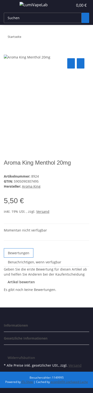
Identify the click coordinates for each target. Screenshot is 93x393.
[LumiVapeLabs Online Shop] (33, 4)
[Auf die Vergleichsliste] (71, 63)
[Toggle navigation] (10, 5)
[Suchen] (85, 18)
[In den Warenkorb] (7, 51)
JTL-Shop (27, 382)
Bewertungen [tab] (18, 253)
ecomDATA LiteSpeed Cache (69, 382)
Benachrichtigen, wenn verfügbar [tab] (34, 262)
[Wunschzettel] (69, 5)
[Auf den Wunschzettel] (80, 63)
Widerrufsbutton (21, 357)
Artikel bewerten (21, 282)
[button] (64, 5)
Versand (42, 211)
